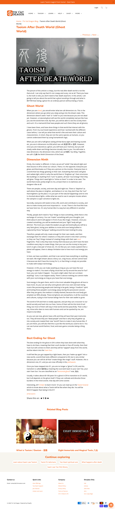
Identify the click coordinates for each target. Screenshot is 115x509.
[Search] (102, 7)
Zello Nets (87, 488)
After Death (31, 394)
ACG (85, 491)
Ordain (42, 385)
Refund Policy (62, 486)
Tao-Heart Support (38, 486)
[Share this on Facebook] (43, 398)
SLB (85, 483)
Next (95, 34)
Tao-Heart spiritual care (69, 462)
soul (79, 239)
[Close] (113, 2)
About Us (60, 483)
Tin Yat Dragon (15, 503)
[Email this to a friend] (48, 398)
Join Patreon (36, 488)
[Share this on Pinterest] (46, 398)
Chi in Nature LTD (63, 494)
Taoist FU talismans (48, 462)
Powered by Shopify (25, 503)
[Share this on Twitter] (41, 398)
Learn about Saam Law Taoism (25, 462)
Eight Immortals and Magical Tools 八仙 (78, 450)
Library (86, 486)
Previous (85, 34)
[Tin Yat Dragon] (15, 13)
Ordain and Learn (38, 491)
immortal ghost (64, 371)
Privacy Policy (62, 488)
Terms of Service (63, 491)
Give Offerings (37, 483)
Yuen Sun (48, 350)
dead (40, 110)
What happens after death (92, 462)
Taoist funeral (83, 385)
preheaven (71, 362)
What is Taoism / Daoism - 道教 (31, 450)
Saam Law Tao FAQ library (57, 467)
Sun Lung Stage (88, 494)
